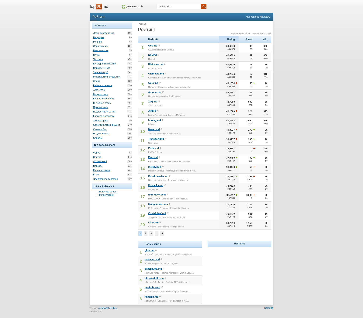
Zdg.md (152, 101)
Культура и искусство (104, 63)
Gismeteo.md (156, 73)
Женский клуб (100, 72)
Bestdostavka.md (158, 176)
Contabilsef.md (157, 213)
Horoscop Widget (108, 191)
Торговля (98, 59)
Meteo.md (154, 129)
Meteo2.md (154, 166)
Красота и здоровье (104, 116)
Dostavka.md (155, 185)
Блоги (96, 174)
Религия (97, 41)
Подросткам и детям (104, 111)
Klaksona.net (155, 64)
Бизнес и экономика (104, 98)
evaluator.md (152, 259)
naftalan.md (151, 296)
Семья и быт (100, 129)
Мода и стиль (100, 94)
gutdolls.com (152, 287)
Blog (115, 308)
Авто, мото (99, 90)
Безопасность (100, 50)
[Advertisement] (239, 271)
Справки (97, 138)
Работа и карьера (102, 85)
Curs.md (153, 82)
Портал (97, 157)
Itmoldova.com (157, 194)
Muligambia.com (158, 204)
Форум (96, 152)
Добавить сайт (134, 6)
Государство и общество (106, 76)
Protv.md (153, 148)
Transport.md (156, 138)
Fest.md (153, 157)
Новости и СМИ (101, 68)
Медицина (98, 37)
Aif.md (152, 110)
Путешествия (100, 107)
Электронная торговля (105, 179)
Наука (96, 55)
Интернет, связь (102, 103)
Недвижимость (101, 133)
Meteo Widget (106, 195)
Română (268, 308)
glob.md (149, 250)
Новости (97, 166)
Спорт (96, 81)
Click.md (153, 222)
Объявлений (100, 161)
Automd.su (154, 92)
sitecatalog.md (153, 268)
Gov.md (152, 45)
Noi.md (152, 55)
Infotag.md (154, 120)
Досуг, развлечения (103, 33)
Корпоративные (101, 170)
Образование (100, 46)
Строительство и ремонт (106, 125)
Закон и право (100, 120)
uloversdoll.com (154, 278)
